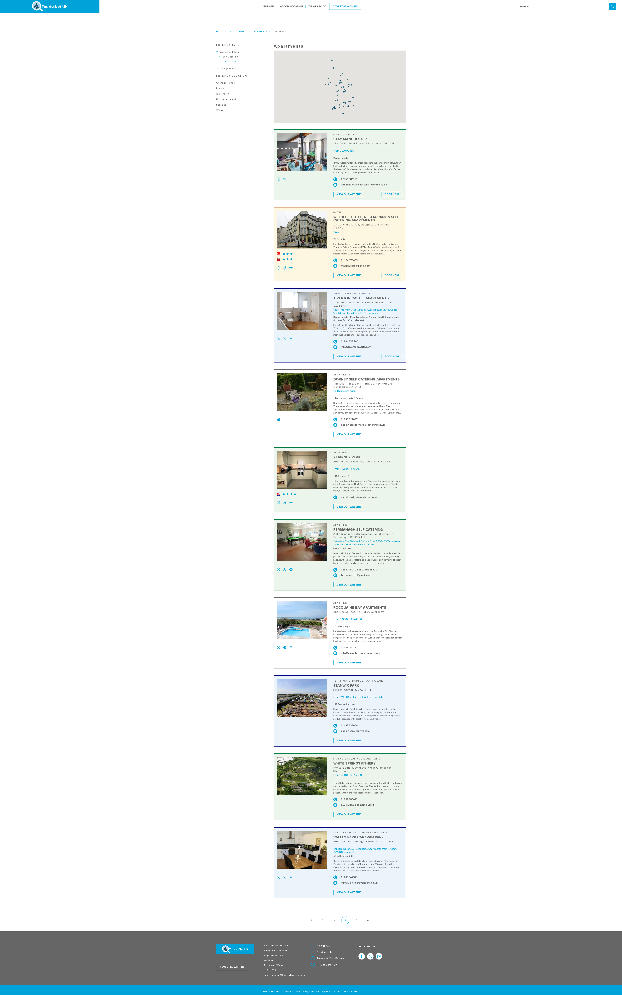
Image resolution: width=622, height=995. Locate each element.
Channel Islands (225, 82)
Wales (219, 110)
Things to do (317, 6)
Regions (269, 6)
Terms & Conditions (330, 958)
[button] (340, 75)
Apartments (232, 61)
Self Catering (260, 31)
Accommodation (291, 6)
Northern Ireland (226, 99)
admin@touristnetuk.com (288, 974)
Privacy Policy (327, 964)
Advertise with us (232, 967)
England (220, 88)
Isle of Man (222, 93)
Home (219, 31)
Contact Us (325, 952)
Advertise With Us (345, 6)
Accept (355, 991)
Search (613, 6)
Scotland (221, 104)
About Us (323, 945)
